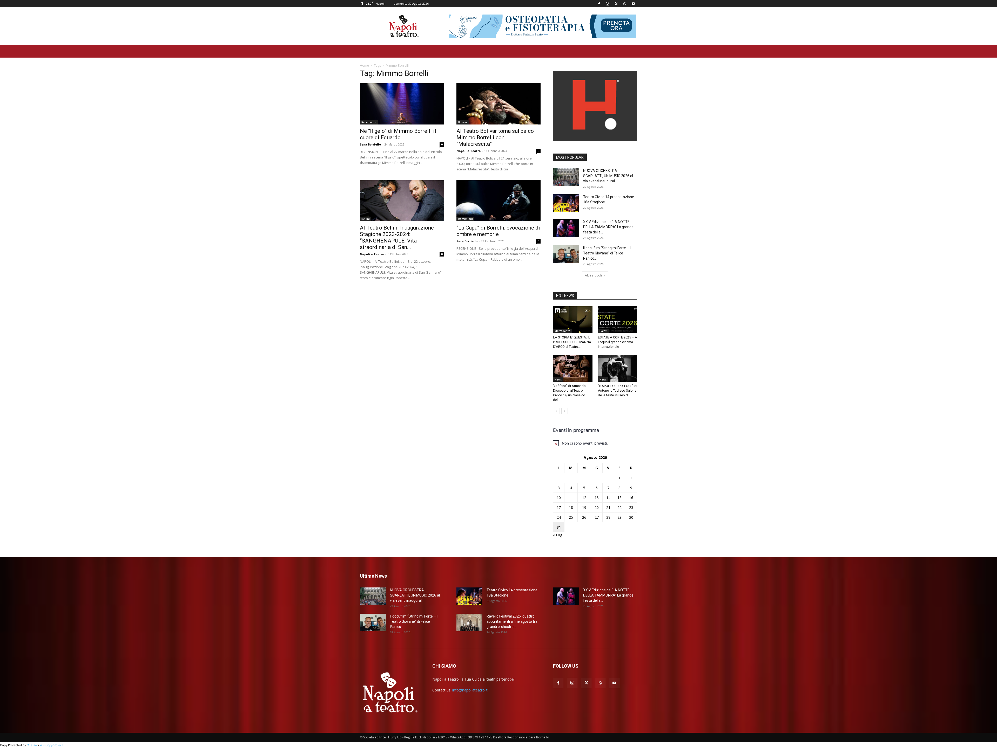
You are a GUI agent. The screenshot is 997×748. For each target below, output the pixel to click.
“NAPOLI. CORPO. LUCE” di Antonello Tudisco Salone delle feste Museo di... (617, 390)
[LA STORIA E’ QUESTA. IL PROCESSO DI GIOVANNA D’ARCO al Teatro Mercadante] (572, 319)
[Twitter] (616, 3)
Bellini (365, 219)
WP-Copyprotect (51, 745)
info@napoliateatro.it (470, 690)
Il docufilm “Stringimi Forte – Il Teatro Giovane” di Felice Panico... (607, 253)
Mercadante (562, 331)
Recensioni (368, 122)
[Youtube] (633, 3)
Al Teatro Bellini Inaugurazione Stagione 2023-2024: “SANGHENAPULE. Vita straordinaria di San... (397, 237)
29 (619, 517)
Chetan (32, 745)
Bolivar (462, 122)
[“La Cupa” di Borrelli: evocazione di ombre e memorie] (498, 200)
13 (597, 497)
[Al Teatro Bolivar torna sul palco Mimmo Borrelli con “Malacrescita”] (498, 103)
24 (559, 517)
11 (571, 497)
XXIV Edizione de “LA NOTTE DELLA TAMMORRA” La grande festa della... (608, 227)
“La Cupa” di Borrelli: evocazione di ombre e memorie (498, 231)
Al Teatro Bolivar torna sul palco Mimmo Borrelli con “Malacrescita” (495, 137)
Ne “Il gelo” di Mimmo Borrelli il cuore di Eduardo (398, 134)
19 (584, 507)
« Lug (557, 534)
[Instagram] (607, 3)
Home (364, 65)
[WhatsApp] (625, 3)
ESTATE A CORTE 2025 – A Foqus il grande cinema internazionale (617, 342)
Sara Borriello (370, 144)
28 (608, 517)
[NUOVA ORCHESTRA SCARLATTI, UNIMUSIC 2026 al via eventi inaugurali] (566, 177)
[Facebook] (599, 3)
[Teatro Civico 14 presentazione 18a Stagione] (566, 203)
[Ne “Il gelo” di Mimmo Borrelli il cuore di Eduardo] (402, 103)
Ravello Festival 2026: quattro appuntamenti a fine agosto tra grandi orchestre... (512, 621)
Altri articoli (593, 275)
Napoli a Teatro (468, 151)
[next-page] (564, 411)
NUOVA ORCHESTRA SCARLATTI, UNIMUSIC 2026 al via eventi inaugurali (608, 176)
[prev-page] (556, 411)
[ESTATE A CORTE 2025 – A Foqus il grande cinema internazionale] (617, 319)
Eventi (603, 331)
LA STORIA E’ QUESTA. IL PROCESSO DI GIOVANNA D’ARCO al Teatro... (572, 342)
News (558, 379)
